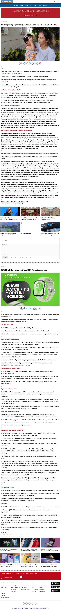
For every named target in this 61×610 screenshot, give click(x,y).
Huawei (3, 535)
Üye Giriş (3, 593)
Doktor (8, 203)
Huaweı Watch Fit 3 (11, 535)
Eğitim (35, 5)
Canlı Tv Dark (14, 583)
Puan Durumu (24, 587)
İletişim (19, 608)
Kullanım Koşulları (40, 608)
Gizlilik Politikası (25, 608)
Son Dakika (13, 589)
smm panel (13, 591)
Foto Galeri (42, 583)
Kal (18, 535)
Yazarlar (42, 587)
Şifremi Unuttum (5, 597)
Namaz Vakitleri (25, 585)
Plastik (18, 203)
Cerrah (3, 203)
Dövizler (33, 585)
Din (30, 5)
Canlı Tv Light (4, 587)
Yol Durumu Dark (5, 585)
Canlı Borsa (23, 583)
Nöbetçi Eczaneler (15, 587)
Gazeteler (42, 589)
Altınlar (33, 583)
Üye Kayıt (3, 595)
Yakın (23, 203)
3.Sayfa (16, 5)
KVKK (34, 608)
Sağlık (27, 535)
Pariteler (34, 591)
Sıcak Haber (42, 591)
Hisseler (33, 587)
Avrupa (21, 5)
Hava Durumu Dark (5, 583)
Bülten (26, 5)
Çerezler (31, 608)
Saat (22, 535)
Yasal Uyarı (46, 608)
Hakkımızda (14, 608)
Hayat (40, 5)
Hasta (13, 203)
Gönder (5, 257)
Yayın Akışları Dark (15, 585)
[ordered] (20, 257)
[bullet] (22, 257)
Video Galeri (42, 585)
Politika (45, 5)
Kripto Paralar (35, 589)
